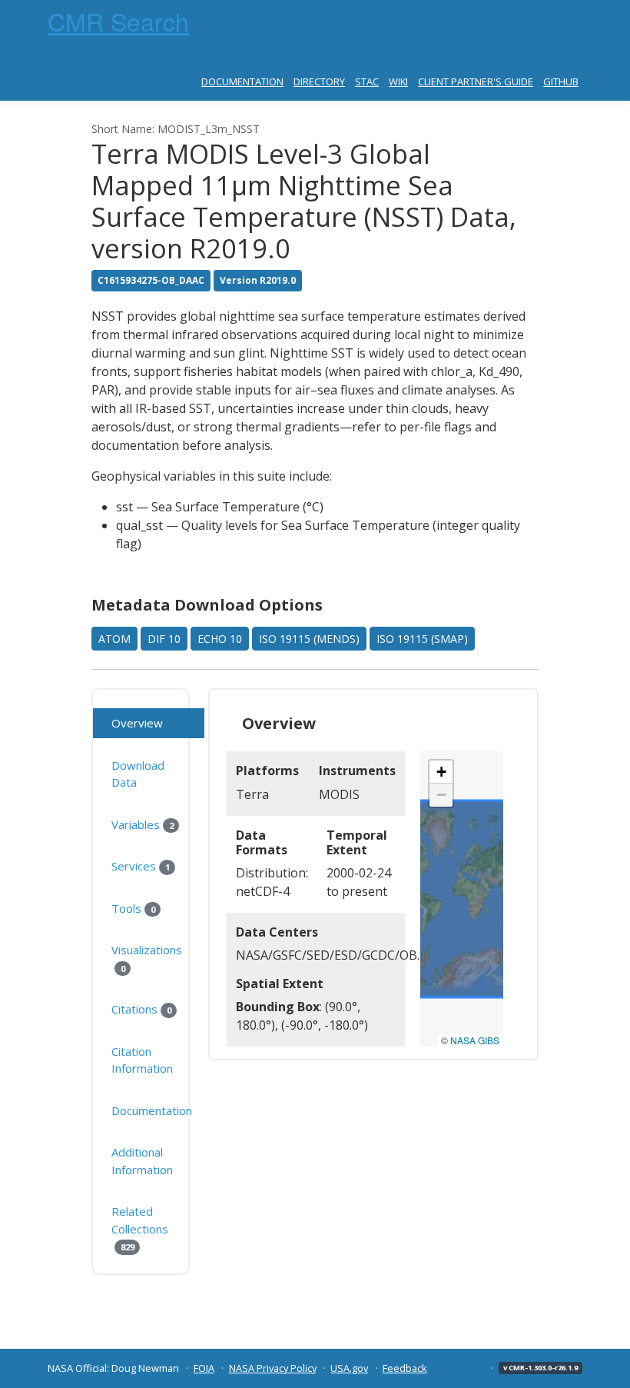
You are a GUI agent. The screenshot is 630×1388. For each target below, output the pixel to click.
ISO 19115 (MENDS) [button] (309, 638)
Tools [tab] (132, 908)
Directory (319, 81)
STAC (367, 81)
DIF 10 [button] (164, 638)
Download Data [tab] (137, 774)
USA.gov (349, 1368)
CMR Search (118, 20)
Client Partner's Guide (475, 81)
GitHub (561, 81)
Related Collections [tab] (139, 1228)
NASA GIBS (474, 1040)
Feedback (405, 1368)
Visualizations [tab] (146, 958)
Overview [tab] (137, 723)
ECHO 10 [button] (219, 638)
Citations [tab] (141, 1009)
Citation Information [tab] (142, 1060)
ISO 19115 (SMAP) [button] (422, 638)
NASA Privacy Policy (273, 1368)
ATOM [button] (114, 638)
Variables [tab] (142, 824)
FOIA (204, 1368)
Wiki (398, 81)
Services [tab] (140, 866)
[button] (441, 772)
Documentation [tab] (151, 1110)
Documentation (242, 81)
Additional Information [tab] (142, 1160)
